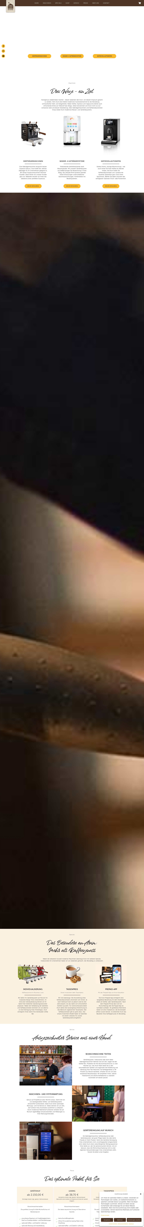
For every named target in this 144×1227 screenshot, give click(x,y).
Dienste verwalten (105, 1215)
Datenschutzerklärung (123, 1223)
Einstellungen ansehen (134, 1220)
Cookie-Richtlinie (113, 1223)
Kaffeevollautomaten (104, 56)
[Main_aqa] (72, 135)
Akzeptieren (107, 1220)
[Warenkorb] (139, 3)
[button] (141, 1194)
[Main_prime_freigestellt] (110, 135)
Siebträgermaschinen (39, 56)
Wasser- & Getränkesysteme (72, 56)
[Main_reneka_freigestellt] (33, 135)
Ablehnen (120, 1220)
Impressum (131, 1223)
